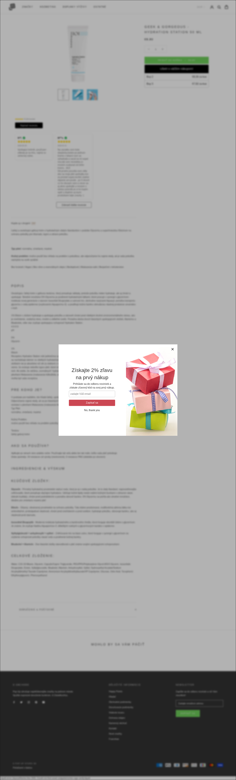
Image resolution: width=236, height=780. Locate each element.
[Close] (172, 349)
